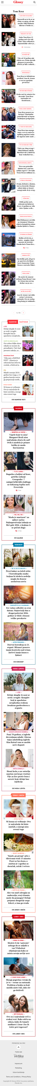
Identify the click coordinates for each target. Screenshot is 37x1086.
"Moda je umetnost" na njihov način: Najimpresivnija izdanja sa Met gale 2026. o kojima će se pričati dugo (18, 522)
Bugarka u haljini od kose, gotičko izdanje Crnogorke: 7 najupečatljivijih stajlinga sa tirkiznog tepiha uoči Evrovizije (18, 480)
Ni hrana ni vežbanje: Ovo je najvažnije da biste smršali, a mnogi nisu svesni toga (12, 390)
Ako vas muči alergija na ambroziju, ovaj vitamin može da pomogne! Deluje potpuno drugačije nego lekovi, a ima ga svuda (18, 897)
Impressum (18, 1063)
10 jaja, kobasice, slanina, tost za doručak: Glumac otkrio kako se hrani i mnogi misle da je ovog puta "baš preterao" (25, 187)
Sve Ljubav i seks (19, 1034)
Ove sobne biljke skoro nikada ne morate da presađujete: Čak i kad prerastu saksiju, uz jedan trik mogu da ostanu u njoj (12, 347)
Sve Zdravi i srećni (18, 910)
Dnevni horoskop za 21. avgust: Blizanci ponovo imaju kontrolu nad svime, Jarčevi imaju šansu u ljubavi (18, 649)
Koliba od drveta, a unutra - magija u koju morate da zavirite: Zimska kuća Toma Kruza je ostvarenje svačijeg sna (25, 241)
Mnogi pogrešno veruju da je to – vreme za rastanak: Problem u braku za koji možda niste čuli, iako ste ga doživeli (18, 985)
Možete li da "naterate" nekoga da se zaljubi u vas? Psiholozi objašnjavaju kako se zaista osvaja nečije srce (18, 948)
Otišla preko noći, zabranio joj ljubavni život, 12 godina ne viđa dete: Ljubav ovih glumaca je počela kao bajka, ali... (26, 205)
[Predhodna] (14, 313)
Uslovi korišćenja (18, 1072)
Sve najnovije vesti (18, 400)
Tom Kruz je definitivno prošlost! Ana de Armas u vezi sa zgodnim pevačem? (26, 79)
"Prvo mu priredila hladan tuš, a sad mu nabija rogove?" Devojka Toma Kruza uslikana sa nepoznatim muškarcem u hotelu (25, 169)
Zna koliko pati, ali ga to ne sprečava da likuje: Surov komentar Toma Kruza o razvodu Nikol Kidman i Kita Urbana (26, 262)
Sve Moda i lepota (18, 788)
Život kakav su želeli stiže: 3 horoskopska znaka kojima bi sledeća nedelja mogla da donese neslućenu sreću (18, 576)
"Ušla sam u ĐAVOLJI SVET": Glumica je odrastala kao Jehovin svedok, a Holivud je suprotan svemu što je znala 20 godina (12, 361)
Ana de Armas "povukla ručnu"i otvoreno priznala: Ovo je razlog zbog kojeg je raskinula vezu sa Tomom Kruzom (26, 298)
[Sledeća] (23, 313)
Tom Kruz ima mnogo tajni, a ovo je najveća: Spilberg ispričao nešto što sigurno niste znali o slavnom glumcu (26, 133)
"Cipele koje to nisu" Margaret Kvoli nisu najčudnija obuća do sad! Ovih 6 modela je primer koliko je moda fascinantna (18, 441)
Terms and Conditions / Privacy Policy (18, 1077)
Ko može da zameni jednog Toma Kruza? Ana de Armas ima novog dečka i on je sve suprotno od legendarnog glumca (25, 280)
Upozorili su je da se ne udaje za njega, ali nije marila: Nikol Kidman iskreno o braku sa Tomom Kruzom (26, 22)
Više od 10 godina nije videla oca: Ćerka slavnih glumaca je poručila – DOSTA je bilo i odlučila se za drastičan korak (25, 61)
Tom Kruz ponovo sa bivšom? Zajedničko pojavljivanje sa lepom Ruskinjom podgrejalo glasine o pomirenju (25, 115)
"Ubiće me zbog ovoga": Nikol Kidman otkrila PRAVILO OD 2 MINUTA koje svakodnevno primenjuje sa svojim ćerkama (26, 151)
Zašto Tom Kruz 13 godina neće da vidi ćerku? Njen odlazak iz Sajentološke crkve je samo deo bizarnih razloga (25, 40)
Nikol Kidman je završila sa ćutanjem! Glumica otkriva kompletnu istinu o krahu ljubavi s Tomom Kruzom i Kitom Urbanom (25, 223)
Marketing (18, 1068)
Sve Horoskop (18, 662)
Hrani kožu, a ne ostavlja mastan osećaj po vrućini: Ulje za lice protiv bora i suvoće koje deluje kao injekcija (18, 776)
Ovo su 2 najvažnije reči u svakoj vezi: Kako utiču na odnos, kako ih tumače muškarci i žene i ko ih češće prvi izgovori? (18, 1021)
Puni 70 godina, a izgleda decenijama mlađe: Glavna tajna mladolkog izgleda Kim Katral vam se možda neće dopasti (18, 739)
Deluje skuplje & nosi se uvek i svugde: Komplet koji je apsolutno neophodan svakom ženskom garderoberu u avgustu (12, 332)
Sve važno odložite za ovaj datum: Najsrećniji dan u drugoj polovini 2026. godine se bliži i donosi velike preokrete (18, 613)
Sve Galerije (18, 538)
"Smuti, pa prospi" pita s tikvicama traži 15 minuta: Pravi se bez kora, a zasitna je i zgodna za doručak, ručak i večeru (18, 861)
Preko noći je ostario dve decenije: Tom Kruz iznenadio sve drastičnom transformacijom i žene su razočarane (25, 97)
